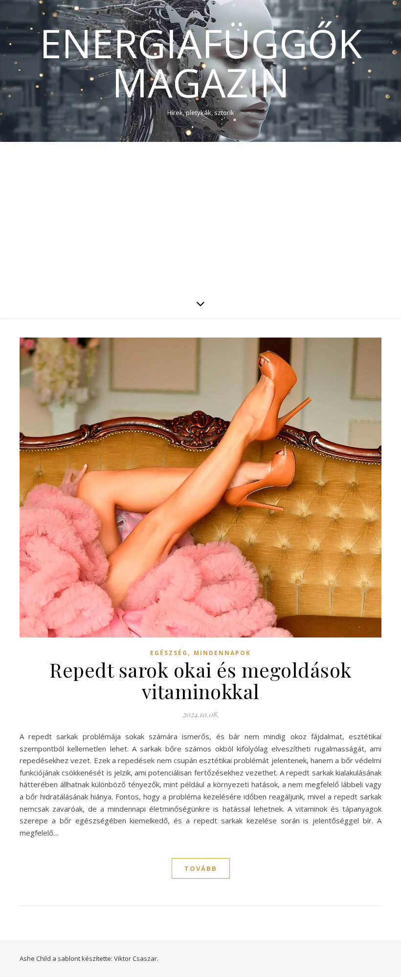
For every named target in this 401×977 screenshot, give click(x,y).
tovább (200, 868)
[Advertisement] (200, 215)
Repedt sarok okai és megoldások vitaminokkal (200, 680)
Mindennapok (222, 653)
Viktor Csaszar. (136, 958)
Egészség (169, 653)
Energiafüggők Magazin (201, 62)
